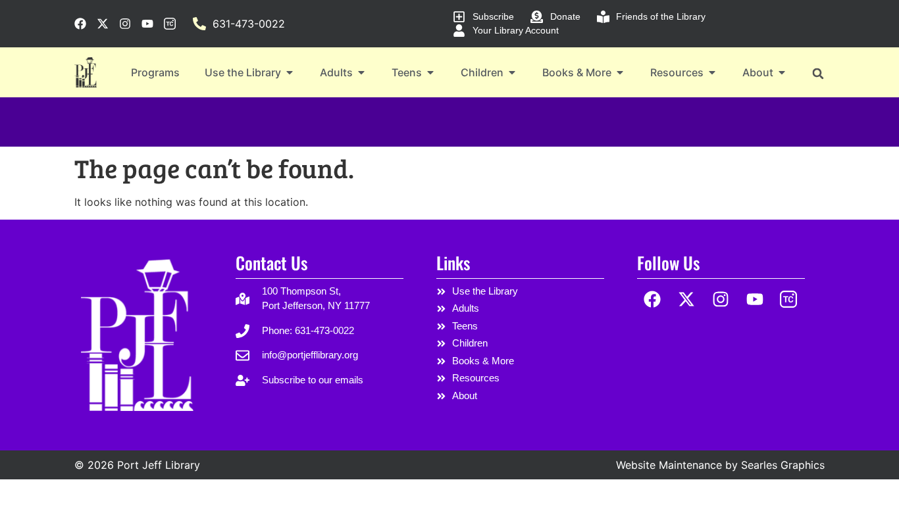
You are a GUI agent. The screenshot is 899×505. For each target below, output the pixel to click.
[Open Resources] (712, 72)
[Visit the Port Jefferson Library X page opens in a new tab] (103, 24)
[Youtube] (754, 299)
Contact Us (271, 263)
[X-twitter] (686, 299)
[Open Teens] (430, 72)
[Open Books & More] (620, 72)
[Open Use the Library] (289, 72)
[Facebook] (652, 299)
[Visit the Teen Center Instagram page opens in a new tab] (170, 24)
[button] (818, 73)
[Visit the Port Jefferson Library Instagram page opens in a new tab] (125, 24)
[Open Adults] (361, 72)
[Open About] (782, 72)
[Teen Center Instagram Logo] (788, 299)
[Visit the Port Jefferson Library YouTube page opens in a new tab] (147, 24)
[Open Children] (512, 72)
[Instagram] (721, 299)
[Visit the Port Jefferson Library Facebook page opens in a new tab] (80, 24)
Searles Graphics (783, 464)
